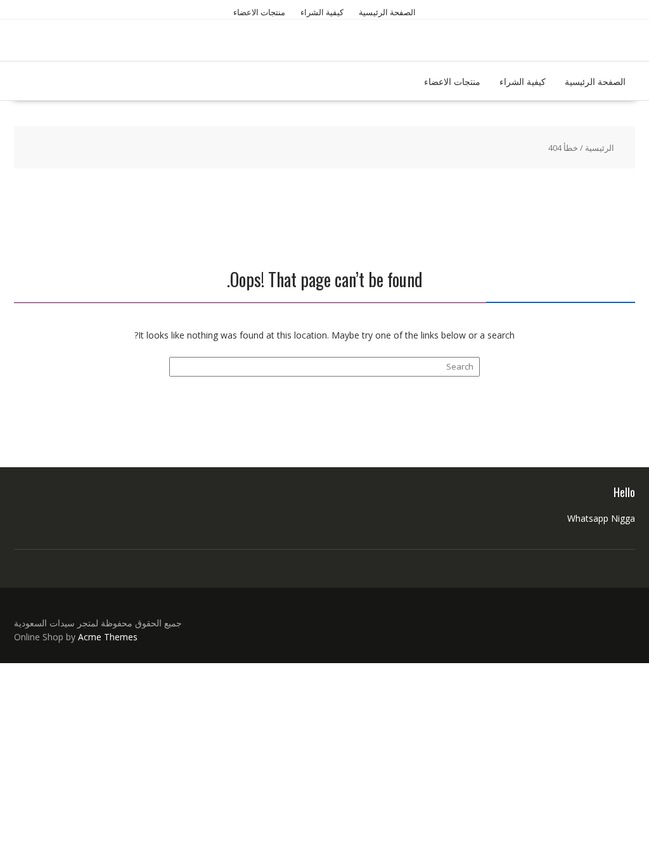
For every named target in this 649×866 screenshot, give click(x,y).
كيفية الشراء (322, 12)
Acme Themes (108, 637)
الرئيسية (599, 147)
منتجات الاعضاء (259, 12)
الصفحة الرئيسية (387, 12)
